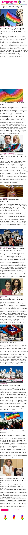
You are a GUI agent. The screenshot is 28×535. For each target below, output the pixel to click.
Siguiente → (18, 509)
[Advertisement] (14, 74)
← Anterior (4, 509)
